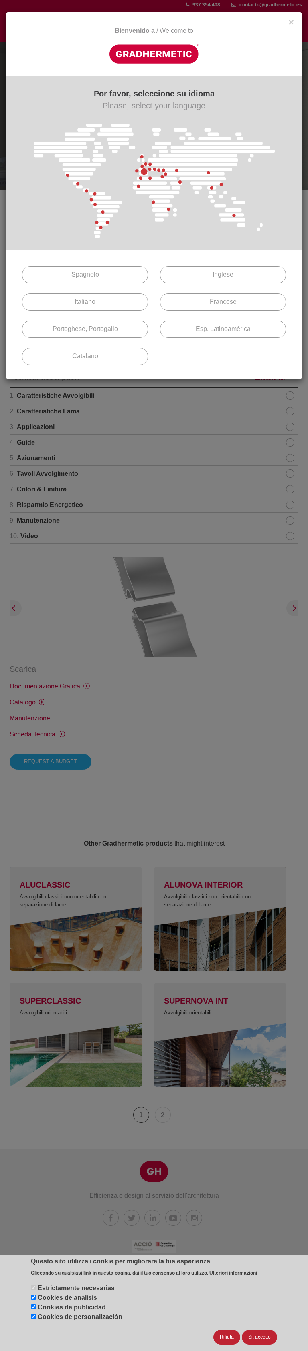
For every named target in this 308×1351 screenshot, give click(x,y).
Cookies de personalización (80, 1316)
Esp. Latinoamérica (223, 328)
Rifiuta (227, 1337)
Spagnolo (85, 274)
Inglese (223, 274)
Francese (223, 301)
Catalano (85, 356)
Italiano (85, 301)
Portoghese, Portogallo (85, 328)
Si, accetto (259, 1337)
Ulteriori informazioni (233, 1273)
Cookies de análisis (67, 1297)
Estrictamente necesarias (76, 1288)
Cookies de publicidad (72, 1307)
